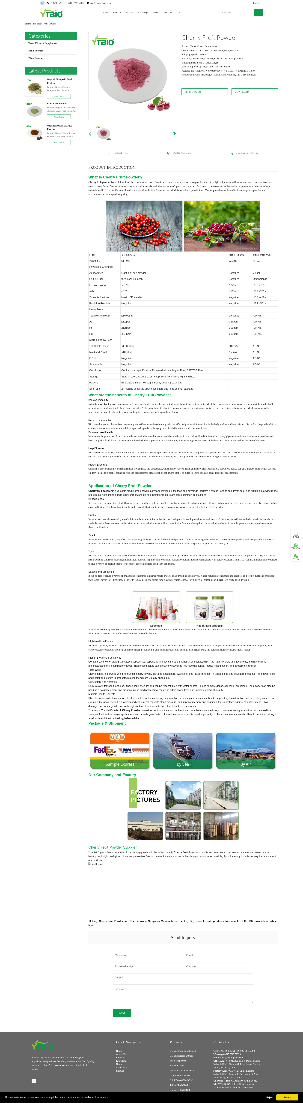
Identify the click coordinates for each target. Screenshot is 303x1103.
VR (178, 12)
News (155, 12)
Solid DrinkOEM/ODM (181, 1080)
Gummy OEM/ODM (180, 1090)
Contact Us (167, 12)
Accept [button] (287, 1097)
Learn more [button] (101, 1097)
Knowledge (143, 12)
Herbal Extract (177, 1065)
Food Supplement (178, 1060)
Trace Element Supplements (43, 43)
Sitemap (120, 1071)
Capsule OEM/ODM (180, 1075)
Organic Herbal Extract (181, 1056)
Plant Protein (35, 58)
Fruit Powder (50, 23)
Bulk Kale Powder (57, 103)
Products (130, 12)
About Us (117, 12)
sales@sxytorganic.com (232, 1057)
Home (105, 12)
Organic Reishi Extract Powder (59, 127)
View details (59, 96)
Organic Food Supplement (183, 1051)
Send (122, 1012)
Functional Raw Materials (182, 1070)
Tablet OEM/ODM (179, 1085)
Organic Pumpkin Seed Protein (59, 81)
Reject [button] (269, 1097)
